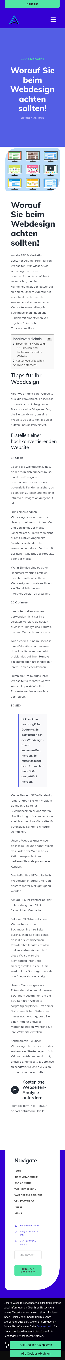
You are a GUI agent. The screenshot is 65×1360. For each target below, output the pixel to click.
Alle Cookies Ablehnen (36, 1353)
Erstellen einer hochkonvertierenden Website (29, 352)
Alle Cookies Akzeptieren (36, 1344)
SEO (24, 719)
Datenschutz (45, 1326)
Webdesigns (19, 517)
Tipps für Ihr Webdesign (31, 343)
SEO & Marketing (32, 59)
